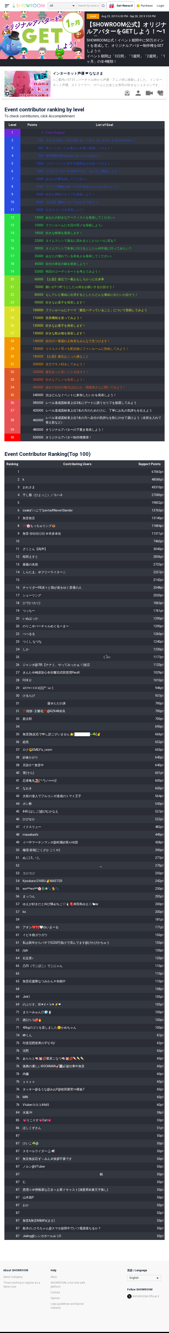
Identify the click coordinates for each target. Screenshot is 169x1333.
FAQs (54, 1277)
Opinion (55, 1298)
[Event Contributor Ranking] (127, 93)
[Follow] (160, 93)
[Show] (149, 93)
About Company (12, 1277)
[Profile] (138, 93)
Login (160, 5)
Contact (55, 1292)
